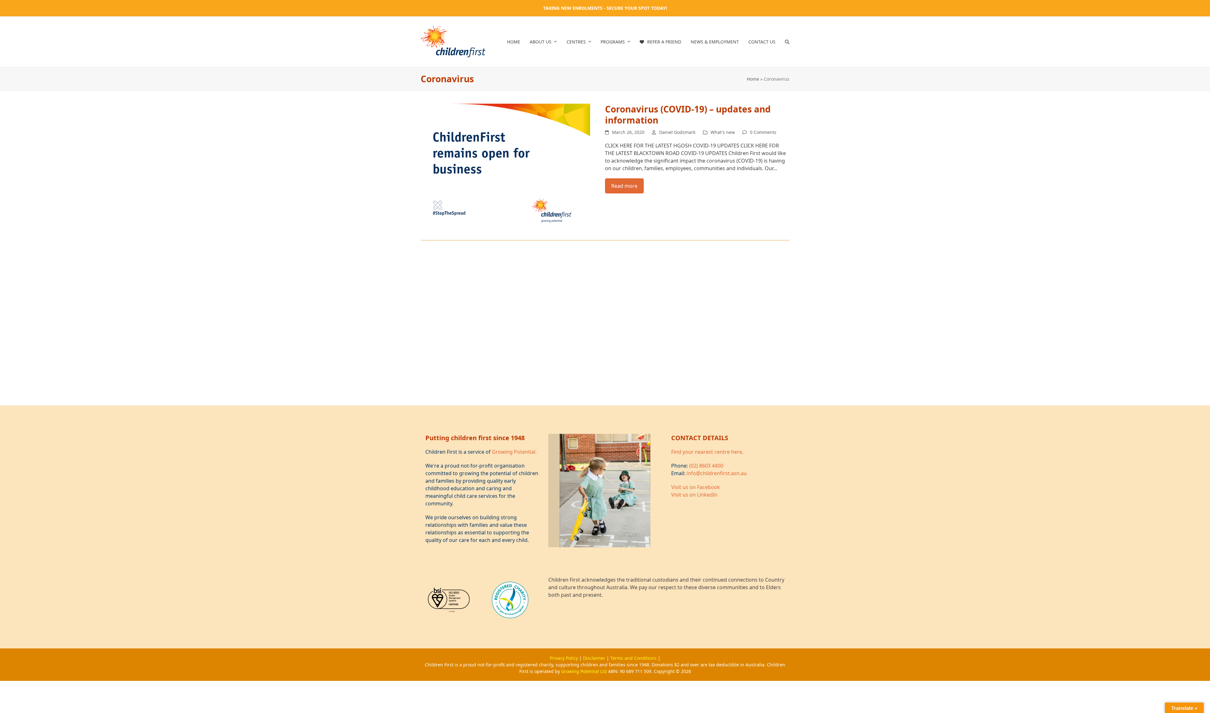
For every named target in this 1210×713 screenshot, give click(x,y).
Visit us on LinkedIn (694, 494)
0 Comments (763, 132)
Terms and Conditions (634, 658)
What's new (723, 132)
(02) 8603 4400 (706, 465)
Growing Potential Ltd (584, 671)
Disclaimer (595, 658)
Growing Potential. (514, 451)
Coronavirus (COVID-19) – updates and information (688, 114)
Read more (624, 185)
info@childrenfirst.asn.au (717, 473)
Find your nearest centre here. (707, 451)
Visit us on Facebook (695, 487)
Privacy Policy (564, 658)
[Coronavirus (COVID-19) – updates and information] (505, 166)
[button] (787, 41)
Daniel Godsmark (677, 132)
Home (753, 79)
